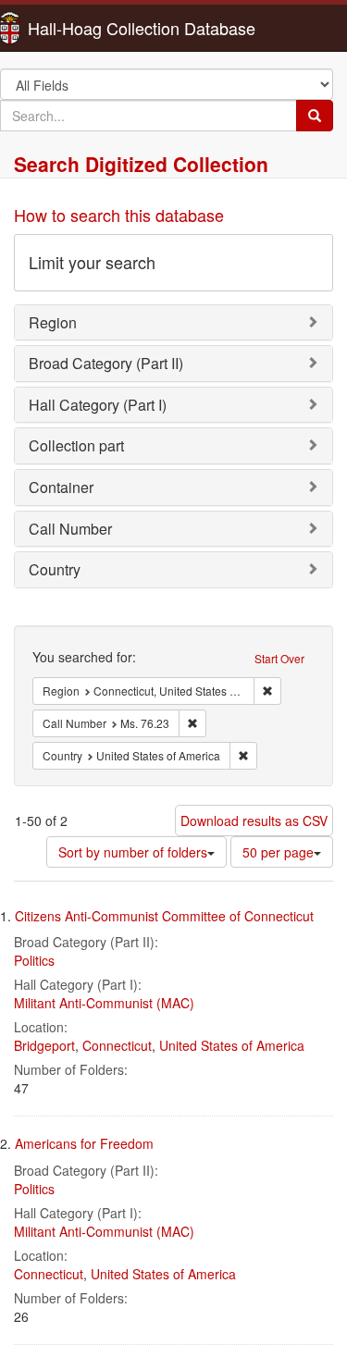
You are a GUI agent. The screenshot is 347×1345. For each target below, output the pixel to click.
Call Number (70, 528)
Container (61, 487)
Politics (34, 960)
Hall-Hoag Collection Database (83, 28)
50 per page (278, 852)
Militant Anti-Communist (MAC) (104, 1002)
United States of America (231, 1045)
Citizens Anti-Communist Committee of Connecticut (164, 916)
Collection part (76, 445)
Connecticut (117, 1045)
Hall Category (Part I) (98, 404)
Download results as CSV (254, 820)
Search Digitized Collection (141, 164)
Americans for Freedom (84, 1143)
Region (53, 322)
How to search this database (119, 215)
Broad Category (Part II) (106, 363)
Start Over (279, 658)
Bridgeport (44, 1045)
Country (55, 569)
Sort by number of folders (132, 852)
